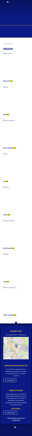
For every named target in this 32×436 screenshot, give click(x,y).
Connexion (26, 34)
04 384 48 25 (10, 412)
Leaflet (12, 358)
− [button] (5, 342)
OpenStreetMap (19, 358)
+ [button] (5, 339)
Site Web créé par (9, 428)
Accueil (5, 44)
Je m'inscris (9, 380)
